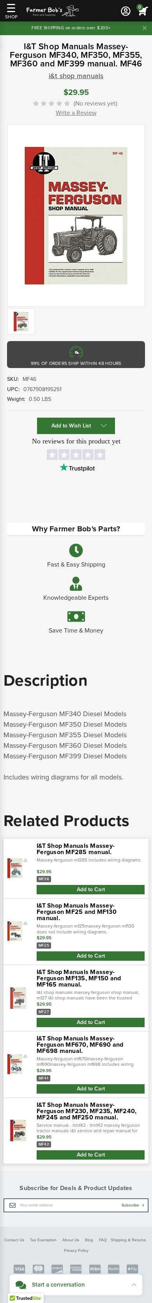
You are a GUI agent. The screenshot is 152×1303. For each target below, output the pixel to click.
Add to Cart (91, 889)
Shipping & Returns (128, 1240)
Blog (89, 1240)
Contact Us (14, 1240)
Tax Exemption (43, 1240)
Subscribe (131, 1205)
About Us (70, 1240)
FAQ (103, 1240)
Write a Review (76, 113)
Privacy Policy (76, 1250)
